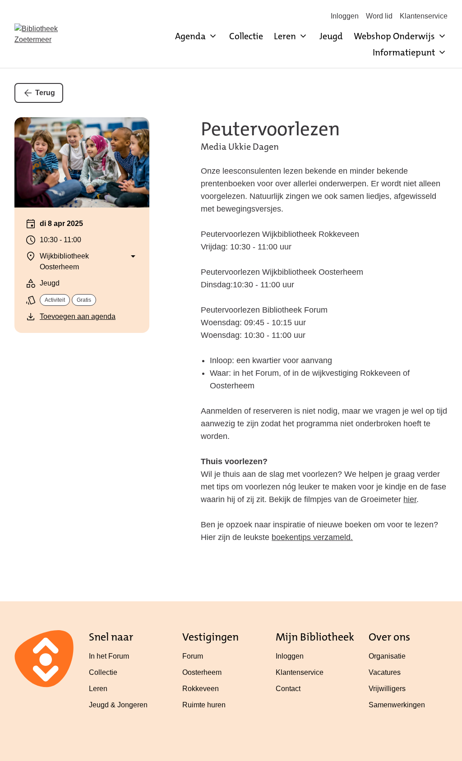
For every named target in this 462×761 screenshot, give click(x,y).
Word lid (379, 16)
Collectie (246, 36)
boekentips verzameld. (312, 537)
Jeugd (331, 36)
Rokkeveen (200, 688)
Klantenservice (424, 16)
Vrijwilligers (387, 688)
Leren (98, 688)
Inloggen (345, 16)
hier (409, 499)
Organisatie (387, 656)
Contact (288, 688)
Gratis (84, 300)
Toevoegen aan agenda (78, 316)
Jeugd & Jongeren (118, 705)
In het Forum (109, 656)
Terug (45, 93)
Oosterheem (202, 672)
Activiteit (55, 300)
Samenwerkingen (397, 705)
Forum (192, 656)
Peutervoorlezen (270, 129)
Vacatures (385, 672)
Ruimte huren (204, 705)
